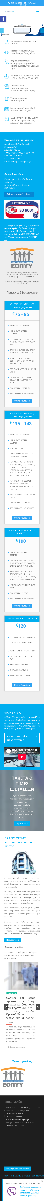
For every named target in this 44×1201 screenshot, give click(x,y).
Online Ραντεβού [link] (22, 400)
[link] (3, 19)
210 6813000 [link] (15, 152)
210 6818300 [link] (14, 158)
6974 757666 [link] (16, 155)
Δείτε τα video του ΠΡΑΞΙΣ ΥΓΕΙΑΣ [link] (22, 738)
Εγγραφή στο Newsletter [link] (17, 1168)
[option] (22, 1007)
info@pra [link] (15, 161)
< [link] (1, 30)
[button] (6, 1007)
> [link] (42, 30)
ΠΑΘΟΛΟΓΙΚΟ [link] (11, 993)
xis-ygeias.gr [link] (25, 161)
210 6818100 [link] (28, 152)
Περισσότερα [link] (22, 823)
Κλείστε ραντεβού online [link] (18, 194)
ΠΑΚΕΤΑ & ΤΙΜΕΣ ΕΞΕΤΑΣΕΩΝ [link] (22, 783)
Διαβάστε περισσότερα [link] (16, 1047)
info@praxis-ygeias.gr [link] (20, 1119)
